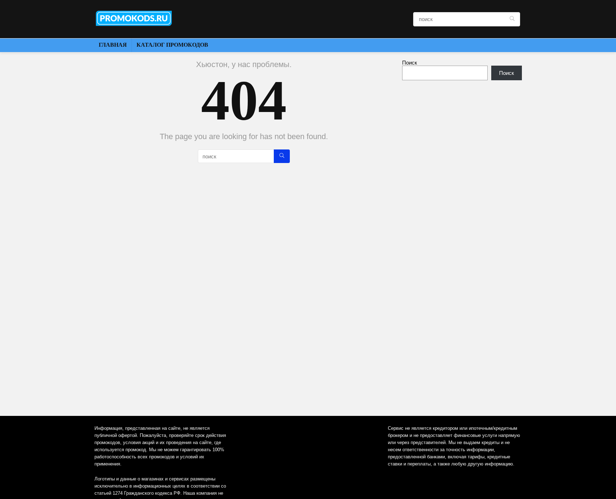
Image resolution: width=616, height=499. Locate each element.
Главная (113, 45)
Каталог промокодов (172, 45)
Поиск (409, 63)
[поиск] (512, 19)
